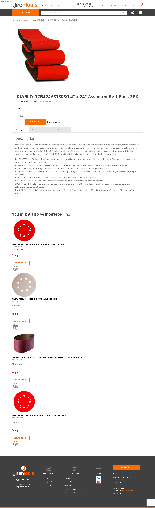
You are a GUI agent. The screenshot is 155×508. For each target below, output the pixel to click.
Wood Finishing (32, 20)
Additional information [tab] (42, 130)
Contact (124, 5)
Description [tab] (21, 130)
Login (100, 5)
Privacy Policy (69, 485)
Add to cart (35, 122)
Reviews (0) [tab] (63, 130)
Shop (23, 12)
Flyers (110, 5)
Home (14, 20)
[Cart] (139, 12)
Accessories (21, 20)
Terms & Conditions (72, 482)
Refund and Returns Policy (74, 493)
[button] (71, 28)
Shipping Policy (70, 489)
